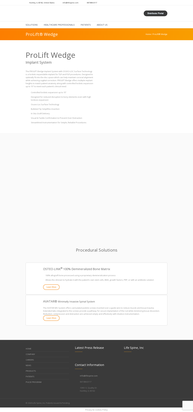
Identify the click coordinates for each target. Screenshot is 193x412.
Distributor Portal (155, 13)
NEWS (28, 365)
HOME (28, 348)
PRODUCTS (31, 371)
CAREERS (30, 359)
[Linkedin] (158, 402)
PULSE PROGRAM (33, 382)
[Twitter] (165, 402)
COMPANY (30, 354)
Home (148, 34)
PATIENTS (30, 376)
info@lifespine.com (89, 375)
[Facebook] (162, 402)
